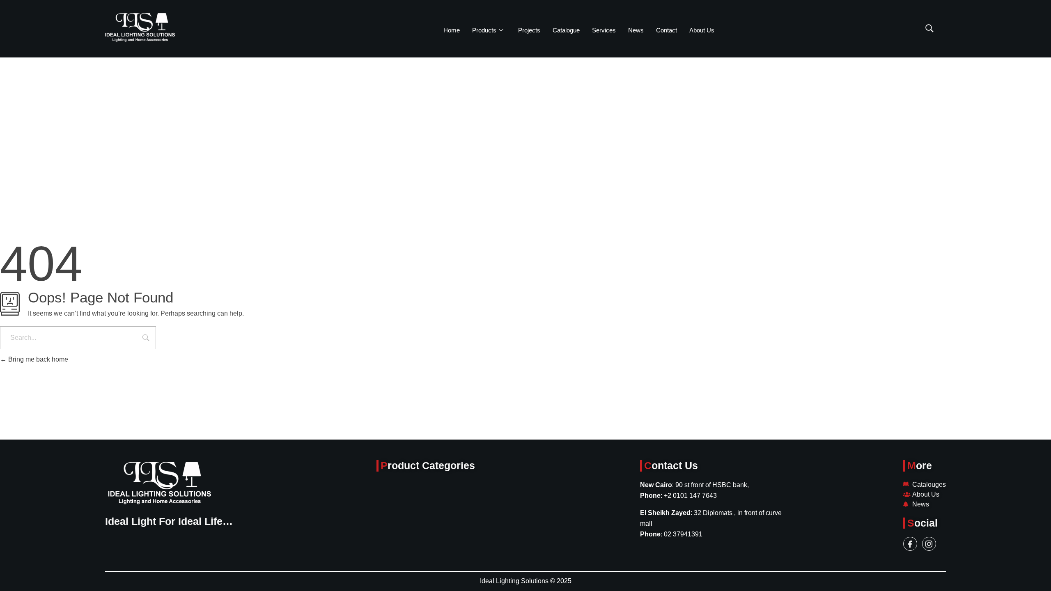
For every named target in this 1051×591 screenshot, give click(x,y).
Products (484, 30)
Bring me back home (37, 359)
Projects (529, 30)
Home (451, 30)
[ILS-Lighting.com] (140, 27)
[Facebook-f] (910, 544)
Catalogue (566, 30)
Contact (666, 30)
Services (604, 30)
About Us (701, 30)
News (636, 30)
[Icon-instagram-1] (929, 544)
